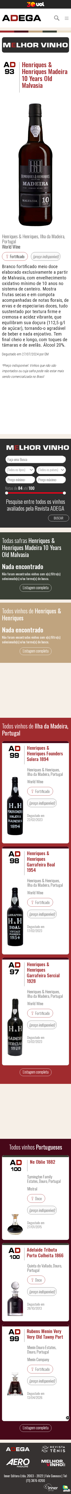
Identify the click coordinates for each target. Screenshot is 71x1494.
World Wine (11, 246)
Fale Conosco (53, 1476)
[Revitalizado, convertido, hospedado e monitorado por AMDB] (66, 1488)
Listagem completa (36, 587)
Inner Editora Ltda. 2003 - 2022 (23, 1476)
